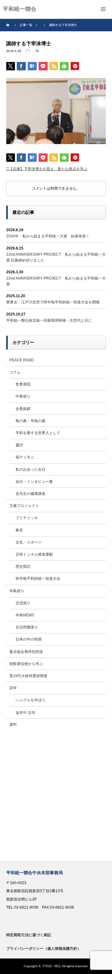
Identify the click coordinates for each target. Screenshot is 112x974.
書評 (19, 445)
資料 (13, 724)
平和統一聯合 (51, 966)
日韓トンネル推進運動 (34, 554)
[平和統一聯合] (19, 9)
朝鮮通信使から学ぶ (26, 664)
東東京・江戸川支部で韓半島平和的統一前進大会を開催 (53, 302)
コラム (15, 372)
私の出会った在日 (30, 469)
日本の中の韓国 (29, 639)
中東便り (23, 396)
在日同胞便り (27, 627)
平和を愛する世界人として (38, 433)
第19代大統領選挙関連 (28, 676)
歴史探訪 (23, 566)
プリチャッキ (27, 518)
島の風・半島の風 (30, 421)
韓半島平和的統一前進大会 (38, 578)
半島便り (16, 591)
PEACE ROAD (21, 360)
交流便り (23, 603)
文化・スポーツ (29, 542)
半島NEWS (25, 615)
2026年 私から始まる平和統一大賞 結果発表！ (48, 236)
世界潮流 (23, 384)
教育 (19, 530)
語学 (13, 688)
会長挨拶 (23, 409)
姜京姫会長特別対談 (26, 652)
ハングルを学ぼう (30, 700)
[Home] (8, 25)
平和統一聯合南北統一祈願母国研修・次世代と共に (49, 320)
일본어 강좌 (25, 712)
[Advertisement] (56, 796)
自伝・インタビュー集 (34, 481)
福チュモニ (25, 457)
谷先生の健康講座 (30, 493)
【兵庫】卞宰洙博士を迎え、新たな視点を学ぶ (48, 169)
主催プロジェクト (24, 506)
